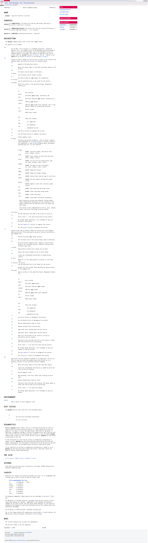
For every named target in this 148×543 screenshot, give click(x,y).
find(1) (36, 55)
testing (62, 27)
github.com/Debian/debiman (19, 540)
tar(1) (34, 458)
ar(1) (6, 458)
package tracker (64, 12)
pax (11, 4)
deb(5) (17, 458)
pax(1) (22, 458)
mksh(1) (29, 56)
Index (6, 3)
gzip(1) (25, 227)
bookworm (7, 4)
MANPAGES (6, 0)
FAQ (21, 3)
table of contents (65, 18)
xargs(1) (45, 56)
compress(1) (26, 224)
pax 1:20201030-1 (28, 532)
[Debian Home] (2, 3)
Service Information (29, 3)
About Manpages (14, 3)
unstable (62, 29)
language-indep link (65, 9)
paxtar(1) (28, 458)
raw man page (64, 14)
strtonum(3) (34, 141)
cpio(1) (12, 458)
